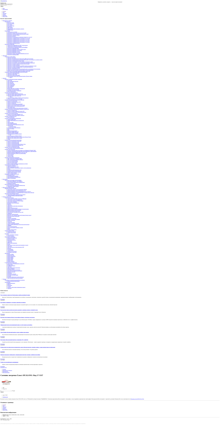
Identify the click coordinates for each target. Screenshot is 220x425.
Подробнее (2, 299)
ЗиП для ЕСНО (10, 82)
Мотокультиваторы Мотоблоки (13, 281)
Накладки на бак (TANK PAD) (13, 216)
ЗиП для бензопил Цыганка (12, 81)
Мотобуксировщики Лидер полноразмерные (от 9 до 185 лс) (19, 191)
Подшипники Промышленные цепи (14, 169)
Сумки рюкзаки (10, 250)
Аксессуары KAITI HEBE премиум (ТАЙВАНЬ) (16, 198)
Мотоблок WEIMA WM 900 (12, 132)
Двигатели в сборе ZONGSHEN (13, 75)
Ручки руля (9, 221)
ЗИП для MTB (10, 27)
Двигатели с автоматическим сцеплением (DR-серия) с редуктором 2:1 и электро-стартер (24, 59)
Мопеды (9, 284)
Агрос (8, 121)
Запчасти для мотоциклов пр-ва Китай (14, 104)
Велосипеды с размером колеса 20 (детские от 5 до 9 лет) (18, 42)
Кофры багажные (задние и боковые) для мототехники (18, 209)
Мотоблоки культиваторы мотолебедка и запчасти (15, 280)
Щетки (8, 228)
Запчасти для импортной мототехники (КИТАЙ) (14, 99)
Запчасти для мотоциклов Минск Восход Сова (16, 144)
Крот (8, 129)
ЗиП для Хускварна (11, 84)
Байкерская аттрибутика (12, 237)
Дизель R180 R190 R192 (12, 123)
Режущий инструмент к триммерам (14, 90)
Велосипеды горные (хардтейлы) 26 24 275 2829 (16, 32)
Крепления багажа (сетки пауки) (13, 211)
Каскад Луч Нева (10, 128)
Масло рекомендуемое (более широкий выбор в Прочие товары (19, 76)
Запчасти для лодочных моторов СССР (15, 114)
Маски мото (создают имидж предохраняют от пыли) (17, 245)
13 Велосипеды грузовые (12, 31)
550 (10, 134)
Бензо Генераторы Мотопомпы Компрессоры (16, 185)
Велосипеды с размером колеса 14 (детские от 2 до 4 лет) (18, 39)
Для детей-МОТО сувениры (12, 234)
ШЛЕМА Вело (10, 29)
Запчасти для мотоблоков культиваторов (13, 118)
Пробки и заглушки (11, 220)
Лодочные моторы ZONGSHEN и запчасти (15, 115)
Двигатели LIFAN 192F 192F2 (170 (14, 95)
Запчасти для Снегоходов (10, 149)
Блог (4, 12)
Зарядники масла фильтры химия (11, 164)
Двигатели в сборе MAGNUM (13, 73)
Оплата (4, 14)
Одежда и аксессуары (7, 196)
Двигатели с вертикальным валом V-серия (15, 60)
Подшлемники (10, 249)
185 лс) (11, 96)
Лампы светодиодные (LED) (13, 166)
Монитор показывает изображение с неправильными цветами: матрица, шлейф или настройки (20, 354)
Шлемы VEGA (10, 260)
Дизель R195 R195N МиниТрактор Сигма (15, 124)
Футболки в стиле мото (11, 252)
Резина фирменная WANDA (12, 176)
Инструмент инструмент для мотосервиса (13, 180)
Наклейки (9, 217)
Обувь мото (9, 246)
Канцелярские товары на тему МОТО (14, 270)
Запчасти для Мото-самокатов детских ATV (15, 111)
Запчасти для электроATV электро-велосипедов (16, 112)
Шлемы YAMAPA (10, 261)
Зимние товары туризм (9, 230)
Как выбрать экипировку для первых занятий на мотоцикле (13, 302)
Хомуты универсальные (12, 173)
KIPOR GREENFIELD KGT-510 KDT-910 (15, 120)
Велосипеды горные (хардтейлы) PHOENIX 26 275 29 (18, 53)
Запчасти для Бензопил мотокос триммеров (13, 79)
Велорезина (9, 26)
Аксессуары (9, 80)
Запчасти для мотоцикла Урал (13, 142)
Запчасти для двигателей (12, 100)
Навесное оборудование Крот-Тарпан (14, 138)
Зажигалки (9, 266)
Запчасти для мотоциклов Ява (13, 146)
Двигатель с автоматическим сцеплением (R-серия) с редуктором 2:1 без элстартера (23, 69)
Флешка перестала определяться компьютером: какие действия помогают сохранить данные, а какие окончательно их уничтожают (27, 347)
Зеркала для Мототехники (12, 208)
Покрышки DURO (11, 175)
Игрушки (7, 233)
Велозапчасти (7, 21)
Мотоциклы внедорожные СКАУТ (12, 193)
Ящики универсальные (11, 229)
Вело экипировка (10, 25)
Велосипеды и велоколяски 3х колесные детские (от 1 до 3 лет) (19, 37)
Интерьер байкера (10, 268)
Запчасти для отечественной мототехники (13, 140)
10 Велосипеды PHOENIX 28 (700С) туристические (17, 45)
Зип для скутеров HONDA (12, 160)
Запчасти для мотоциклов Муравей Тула (15, 145)
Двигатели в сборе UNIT (12, 74)
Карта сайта (5, 16)
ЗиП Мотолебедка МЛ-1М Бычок (13, 127)
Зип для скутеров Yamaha (12, 162)
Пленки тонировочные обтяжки (13, 219)
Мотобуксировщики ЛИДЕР (10, 188)
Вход (4, 8)
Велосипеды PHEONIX (9, 44)
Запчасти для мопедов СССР (10, 116)
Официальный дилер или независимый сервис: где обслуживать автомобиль (16, 324)
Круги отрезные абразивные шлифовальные (16, 182)
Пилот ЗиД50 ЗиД (10, 117)
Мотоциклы (9, 285)
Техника (4, 279)
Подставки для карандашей (12, 274)
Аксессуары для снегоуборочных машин (15, 148)
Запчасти (4, 78)
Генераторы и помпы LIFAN (13, 186)
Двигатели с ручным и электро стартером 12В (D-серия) (18, 63)
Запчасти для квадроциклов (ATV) (14, 101)
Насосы (8, 168)
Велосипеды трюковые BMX (13, 54)
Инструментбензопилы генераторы (12, 184)
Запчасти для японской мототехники (12, 157)
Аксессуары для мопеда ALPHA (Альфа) (15, 200)
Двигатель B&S (10, 122)
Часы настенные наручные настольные (15, 278)
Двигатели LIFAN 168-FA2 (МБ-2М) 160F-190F (16, 94)
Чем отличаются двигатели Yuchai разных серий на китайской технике (15, 295)
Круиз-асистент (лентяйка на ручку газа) (15, 212)
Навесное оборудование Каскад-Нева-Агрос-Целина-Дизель (19, 136)
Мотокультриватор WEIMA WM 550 (14, 135)
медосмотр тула (3, 367)
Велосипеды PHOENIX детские (13, 51)
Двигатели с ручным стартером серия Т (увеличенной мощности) (20, 66)
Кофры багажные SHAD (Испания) (14, 210)
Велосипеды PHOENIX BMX (13, 48)
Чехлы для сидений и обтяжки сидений (15, 227)
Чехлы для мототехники (12, 226)
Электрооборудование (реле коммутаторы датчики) (17, 108)
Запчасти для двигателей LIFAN (11, 92)
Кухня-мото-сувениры (11, 273)
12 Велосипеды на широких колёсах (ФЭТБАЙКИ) (17, 47)
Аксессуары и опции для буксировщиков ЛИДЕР (17, 189)
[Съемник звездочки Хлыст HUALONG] (6, 385)
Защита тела (9, 242)
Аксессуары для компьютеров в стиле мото (15, 263)
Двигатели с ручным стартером (13, 64)
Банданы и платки (10, 238)
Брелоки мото (10, 264)
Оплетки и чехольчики (11, 218)
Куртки (8, 244)
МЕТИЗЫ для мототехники (12, 214)
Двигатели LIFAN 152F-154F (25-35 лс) (15, 93)
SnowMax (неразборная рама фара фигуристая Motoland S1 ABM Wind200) (21, 151)
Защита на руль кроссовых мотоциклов (15, 205)
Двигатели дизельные (11, 57)
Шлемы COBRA (10, 254)
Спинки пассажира (11, 222)
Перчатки (9, 248)
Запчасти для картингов (12, 110)
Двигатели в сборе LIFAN (10, 56)
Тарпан (8, 139)
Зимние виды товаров (11, 231)
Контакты (5, 15)
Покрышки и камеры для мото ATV (12, 174)
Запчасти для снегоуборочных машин (12, 147)
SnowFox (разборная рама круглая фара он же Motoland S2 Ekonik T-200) (21, 150)
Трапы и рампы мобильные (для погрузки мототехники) (18, 224)
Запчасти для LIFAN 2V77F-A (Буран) (14, 98)
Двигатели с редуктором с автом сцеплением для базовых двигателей (21, 62)
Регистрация (5, 9)
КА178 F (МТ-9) (13, 126)
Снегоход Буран (10, 154)
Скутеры (9, 286)
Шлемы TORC (10, 259)
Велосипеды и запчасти (7, 20)
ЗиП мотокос (9, 87)
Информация (5, 397)
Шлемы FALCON (10, 255)
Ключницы (9, 272)
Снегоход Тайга (10, 156)
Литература (9, 213)
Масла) (11, 77)
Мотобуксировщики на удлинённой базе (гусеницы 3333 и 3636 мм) (20, 192)
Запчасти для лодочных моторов (11, 113)
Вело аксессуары (10, 22)
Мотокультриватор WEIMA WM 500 (14, 133)
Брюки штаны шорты (11, 239)
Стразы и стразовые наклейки (13, 223)
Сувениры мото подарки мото (11, 262)
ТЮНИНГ (9, 225)
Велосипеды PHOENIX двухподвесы (14, 50)
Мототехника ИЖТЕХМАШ (8, 187)
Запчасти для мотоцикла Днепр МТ (14, 141)
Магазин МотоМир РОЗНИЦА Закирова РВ (16, 88)
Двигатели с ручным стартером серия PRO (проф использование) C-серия (21, 65)
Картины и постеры (11, 271)
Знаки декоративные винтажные (13, 267)
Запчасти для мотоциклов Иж (13, 143)
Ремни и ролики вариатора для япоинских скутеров (17, 163)
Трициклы (9, 288)
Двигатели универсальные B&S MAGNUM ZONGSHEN (16, 72)
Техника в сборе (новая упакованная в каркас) (16, 287)
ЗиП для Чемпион (10, 85)
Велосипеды (7, 30)
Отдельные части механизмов (13, 89)
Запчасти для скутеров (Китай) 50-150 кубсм (16, 105)
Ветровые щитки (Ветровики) (13, 202)
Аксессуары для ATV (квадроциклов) (14, 199)
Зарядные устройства (11, 165)
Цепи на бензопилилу (11, 91)
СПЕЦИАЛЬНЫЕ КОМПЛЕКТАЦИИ (15, 195)
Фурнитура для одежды (12, 251)
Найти (2, 6)
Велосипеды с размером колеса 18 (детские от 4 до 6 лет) (18, 41)
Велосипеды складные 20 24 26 (13, 43)
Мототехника (7, 282)
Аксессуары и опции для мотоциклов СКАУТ (16, 194)
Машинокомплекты (11, 283)
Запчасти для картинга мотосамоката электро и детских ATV (17, 109)
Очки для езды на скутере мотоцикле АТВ (15, 247)
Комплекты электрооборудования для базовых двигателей (18, 71)
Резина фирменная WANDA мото (13, 177)
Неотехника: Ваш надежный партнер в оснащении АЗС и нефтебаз (14, 339)
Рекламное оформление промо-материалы (15, 277)
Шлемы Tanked (10, 258)
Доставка (4, 13)
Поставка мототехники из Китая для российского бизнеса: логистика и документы (17, 317)
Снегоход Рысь (10, 155)
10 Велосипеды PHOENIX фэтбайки (14, 46)
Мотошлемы (7, 253)
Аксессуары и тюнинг (9, 197)
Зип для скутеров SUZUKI (12, 161)
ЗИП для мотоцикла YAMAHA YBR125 (15, 159)
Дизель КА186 (10, 125)
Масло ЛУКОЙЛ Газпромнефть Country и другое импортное (19, 167)
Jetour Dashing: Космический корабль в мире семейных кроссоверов (14, 332)
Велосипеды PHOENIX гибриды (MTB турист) (16, 49)
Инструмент (5, 179)
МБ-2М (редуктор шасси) (12, 130)
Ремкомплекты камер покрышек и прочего (15, 28)
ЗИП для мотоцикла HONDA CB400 (14, 158)
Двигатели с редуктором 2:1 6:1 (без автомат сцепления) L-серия (20, 61)
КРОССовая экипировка (12, 243)
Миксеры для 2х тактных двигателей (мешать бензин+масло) (19, 215)
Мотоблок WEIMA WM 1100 (13, 131)
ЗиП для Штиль (10, 86)
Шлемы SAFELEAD (11, 256)
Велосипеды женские (11, 36)
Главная (4, 11)
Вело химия (9, 24)
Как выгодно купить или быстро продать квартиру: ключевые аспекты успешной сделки (19, 309)
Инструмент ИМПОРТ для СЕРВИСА (14, 181)
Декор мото (9, 204)
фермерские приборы (11, 183)
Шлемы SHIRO (10, 257)
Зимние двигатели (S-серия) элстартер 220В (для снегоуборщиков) (20, 70)
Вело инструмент (10, 23)
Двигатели (5, 55)
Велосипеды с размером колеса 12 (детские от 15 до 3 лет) (18, 38)
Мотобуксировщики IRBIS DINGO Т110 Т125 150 (17, 152)
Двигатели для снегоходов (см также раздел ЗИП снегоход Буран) (20, 58)
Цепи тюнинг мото (11, 107)
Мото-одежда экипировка (10, 236)
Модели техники (10, 235)
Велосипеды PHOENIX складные (14, 52)
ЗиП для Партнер (10, 83)
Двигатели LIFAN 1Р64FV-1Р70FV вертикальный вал (17, 97)
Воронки (9, 203)
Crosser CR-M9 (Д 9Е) (11, 119)
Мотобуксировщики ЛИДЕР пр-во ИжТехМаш (16, 153)
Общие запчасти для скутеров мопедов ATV (16, 106)
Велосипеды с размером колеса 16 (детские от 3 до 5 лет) (18, 40)
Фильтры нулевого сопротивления (14, 170)
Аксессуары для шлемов (12, 201)
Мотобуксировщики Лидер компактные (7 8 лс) (16, 190)
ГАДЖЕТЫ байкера (11, 265)
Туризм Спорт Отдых (11, 232)
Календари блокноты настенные (13, 269)
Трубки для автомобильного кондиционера (9, 362)
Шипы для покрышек (11, 178)
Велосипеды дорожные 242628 (13, 35)
